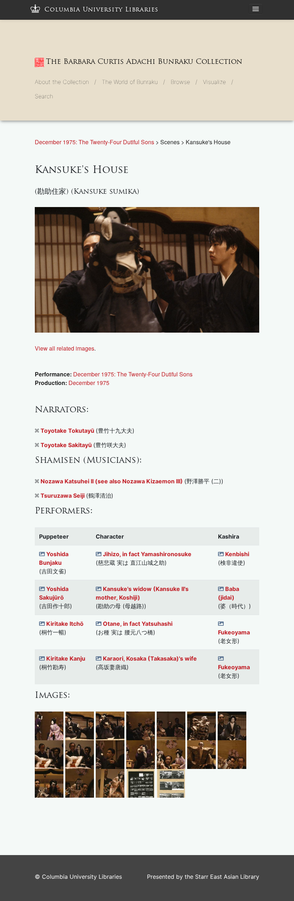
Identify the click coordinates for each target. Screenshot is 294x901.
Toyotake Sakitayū (67, 445)
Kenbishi (237, 554)
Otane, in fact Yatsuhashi (137, 623)
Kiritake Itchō (65, 623)
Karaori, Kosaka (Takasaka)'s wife (150, 658)
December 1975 (88, 383)
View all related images (64, 348)
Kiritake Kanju (65, 658)
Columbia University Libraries (101, 9)
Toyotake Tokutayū (68, 430)
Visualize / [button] (218, 81)
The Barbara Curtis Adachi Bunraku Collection (144, 61)
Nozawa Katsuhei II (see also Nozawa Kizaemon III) (112, 481)
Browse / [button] (184, 81)
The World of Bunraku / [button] (133, 81)
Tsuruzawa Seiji (63, 495)
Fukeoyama (234, 632)
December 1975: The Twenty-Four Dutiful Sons (95, 142)
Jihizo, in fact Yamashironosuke (147, 554)
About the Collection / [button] (65, 81)
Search (44, 96)
